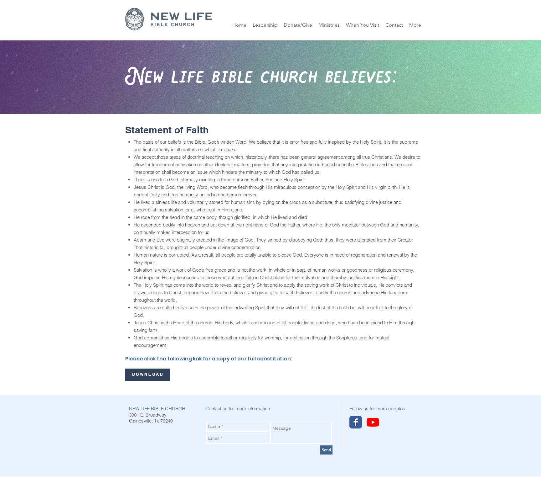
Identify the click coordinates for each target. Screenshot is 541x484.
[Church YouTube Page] (373, 422)
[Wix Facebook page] (355, 422)
